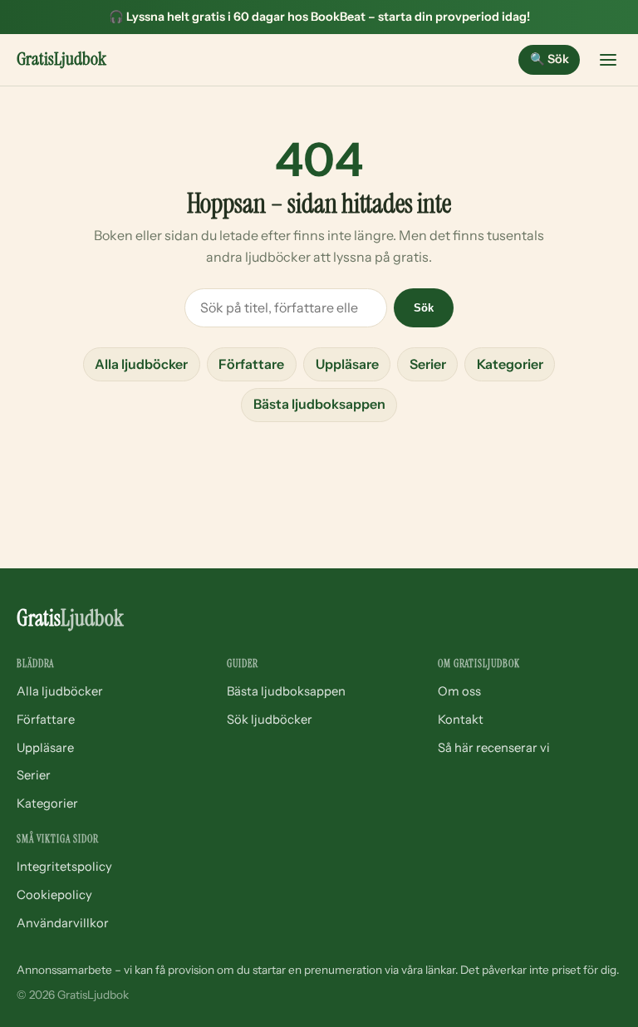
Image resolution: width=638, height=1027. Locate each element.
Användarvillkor (63, 923)
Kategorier (510, 364)
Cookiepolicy (54, 894)
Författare (251, 364)
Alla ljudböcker (141, 364)
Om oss (459, 691)
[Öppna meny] (608, 60)
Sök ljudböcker (269, 719)
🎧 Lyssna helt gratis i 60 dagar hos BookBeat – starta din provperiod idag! (319, 16)
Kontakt (460, 719)
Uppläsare (347, 364)
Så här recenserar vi (494, 747)
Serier (428, 364)
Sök (549, 59)
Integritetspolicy (64, 866)
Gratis (61, 59)
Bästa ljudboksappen (319, 404)
